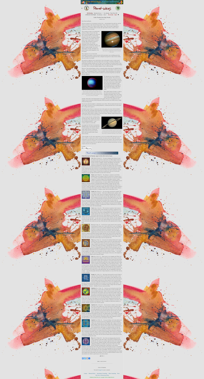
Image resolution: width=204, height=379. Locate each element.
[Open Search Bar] (82, 8)
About (104, 14)
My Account (110, 14)
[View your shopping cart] (118, 15)
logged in (101, 370)
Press (118, 373)
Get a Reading (106, 13)
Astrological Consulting (102, 373)
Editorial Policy (92, 373)
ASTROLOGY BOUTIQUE (90, 14)
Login (115, 14)
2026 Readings (90, 13)
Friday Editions (103, 361)
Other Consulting (112, 373)
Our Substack (99, 14)
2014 (99, 361)
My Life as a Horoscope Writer (102, 375)
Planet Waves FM (113, 13)
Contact (85, 373)
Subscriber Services (97, 13)
